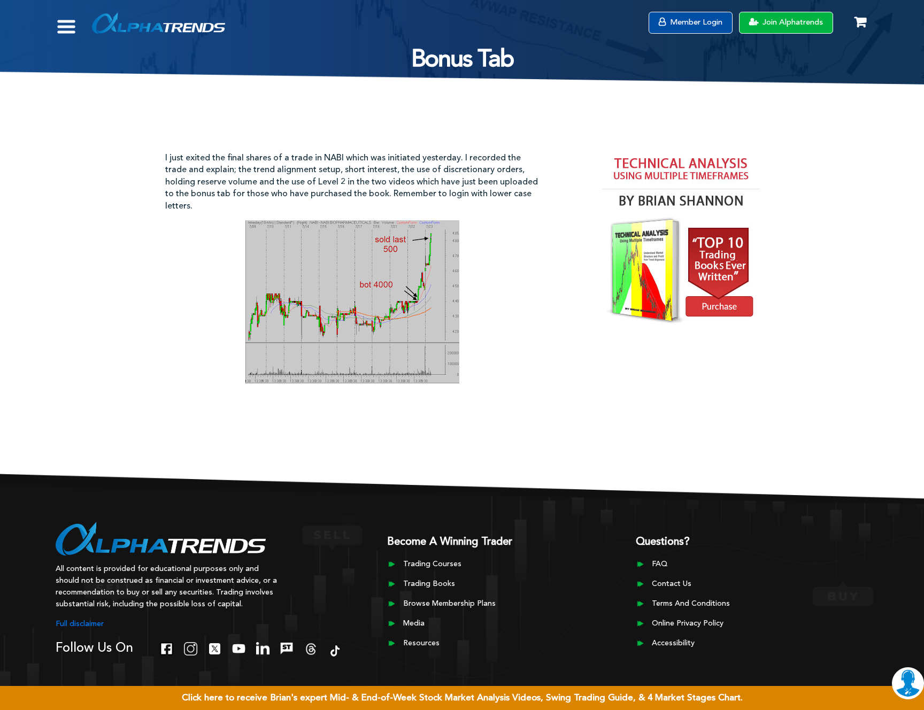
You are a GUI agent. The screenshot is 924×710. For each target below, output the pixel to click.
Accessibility (673, 643)
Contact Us (671, 584)
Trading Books (429, 584)
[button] (74, 21)
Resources (421, 643)
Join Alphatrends (791, 23)
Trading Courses (432, 564)
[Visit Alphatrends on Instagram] (190, 647)
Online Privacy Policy (687, 623)
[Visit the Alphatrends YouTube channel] (238, 647)
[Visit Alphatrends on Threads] (311, 647)
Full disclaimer (80, 624)
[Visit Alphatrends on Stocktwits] (287, 647)
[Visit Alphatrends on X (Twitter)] (214, 647)
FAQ (659, 564)
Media (414, 623)
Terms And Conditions (691, 603)
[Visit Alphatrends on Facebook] (166, 647)
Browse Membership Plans (449, 603)
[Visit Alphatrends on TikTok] (335, 649)
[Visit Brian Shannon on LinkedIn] (263, 647)
